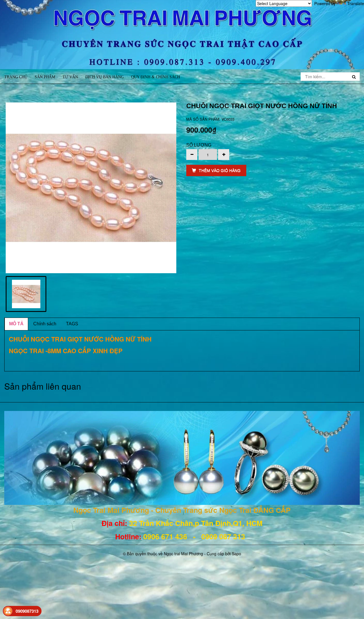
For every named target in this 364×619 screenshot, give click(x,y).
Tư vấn (70, 77)
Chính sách (44, 323)
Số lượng (198, 145)
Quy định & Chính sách (155, 77)
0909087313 (27, 611)
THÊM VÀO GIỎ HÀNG (220, 170)
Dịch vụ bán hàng (104, 77)
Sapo (236, 553)
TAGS (72, 323)
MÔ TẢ (16, 323)
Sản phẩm (45, 77)
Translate (355, 3)
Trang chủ (15, 77)
